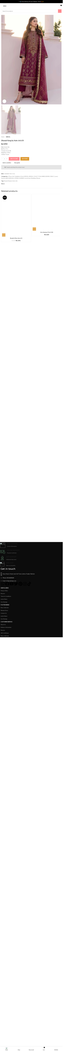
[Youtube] (12, 584)
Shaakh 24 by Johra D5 (16, 238)
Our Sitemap (4, 602)
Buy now (25, 158)
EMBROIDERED (45, 176)
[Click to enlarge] (4, 101)
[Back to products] (59, 137)
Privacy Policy (4, 590)
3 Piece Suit (11, 176)
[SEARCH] (60, 11)
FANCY (52, 176)
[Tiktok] (29, 584)
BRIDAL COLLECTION (35, 176)
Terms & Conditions (6, 596)
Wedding (33, 178)
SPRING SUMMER (19, 178)
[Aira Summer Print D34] (47, 213)
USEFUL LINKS (4, 588)
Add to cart (14, 158)
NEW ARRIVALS (10, 178)
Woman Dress (4, 610)
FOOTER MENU (5, 604)
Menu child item (5, 636)
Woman (38, 178)
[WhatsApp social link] (6, 184)
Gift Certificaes (5, 633)
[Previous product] (57, 137)
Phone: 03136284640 (8, 577)
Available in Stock (19, 176)
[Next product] (61, 137)
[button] (3, 235)
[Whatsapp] (3, 584)
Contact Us (4, 613)
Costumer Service (6, 621)
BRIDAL (8, 137)
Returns (3, 593)
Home (2, 137)
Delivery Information (6, 627)
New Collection (5, 607)
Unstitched (27, 178)
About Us (3, 624)
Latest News (4, 599)
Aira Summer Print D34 (46, 232)
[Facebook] (7, 584)
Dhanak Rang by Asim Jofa (10, 181)
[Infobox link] (31, 545)
